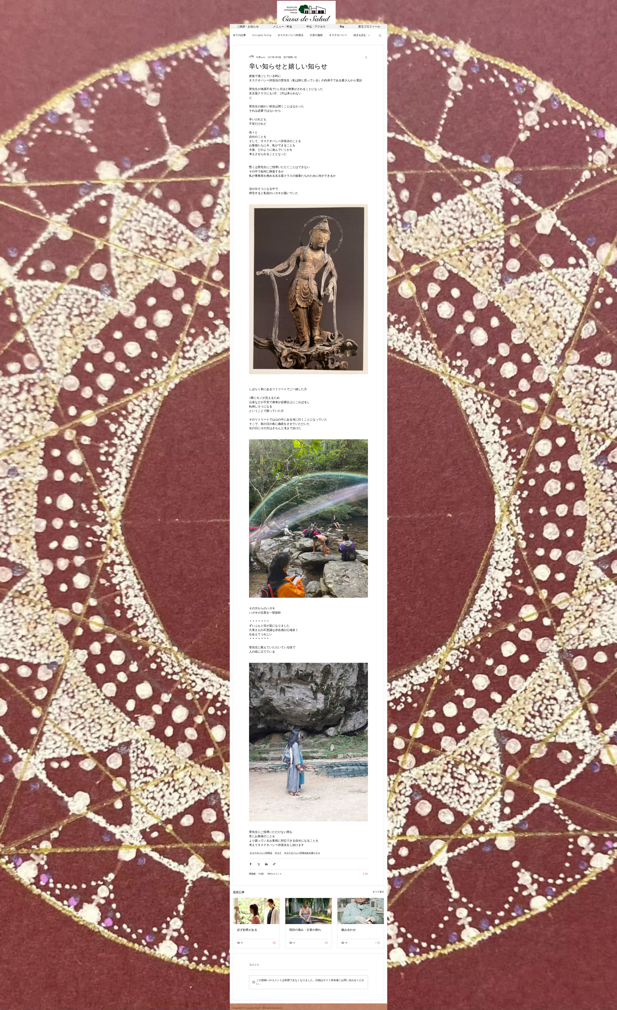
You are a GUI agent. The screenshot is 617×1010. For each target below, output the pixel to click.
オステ (278, 853)
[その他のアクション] (366, 57)
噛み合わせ (348, 930)
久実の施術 (316, 35)
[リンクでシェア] (274, 864)
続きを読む (359, 35)
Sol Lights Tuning (261, 35)
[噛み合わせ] (360, 911)
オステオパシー (338, 35)
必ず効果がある (247, 930)
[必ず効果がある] (256, 911)
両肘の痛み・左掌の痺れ (305, 930)
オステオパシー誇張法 (290, 35)
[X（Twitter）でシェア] (258, 864)
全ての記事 (239, 35)
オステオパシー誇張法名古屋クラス (302, 853)
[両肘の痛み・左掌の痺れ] (308, 911)
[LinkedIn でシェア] (266, 864)
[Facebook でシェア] (250, 864)
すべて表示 (378, 892)
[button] (379, 35)
